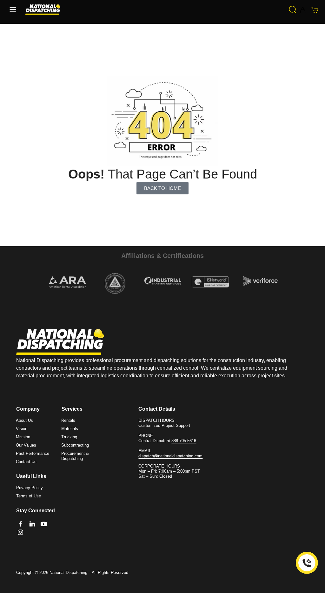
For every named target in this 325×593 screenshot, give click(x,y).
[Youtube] (43, 524)
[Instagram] (20, 532)
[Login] (302, 10)
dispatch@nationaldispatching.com (170, 456)
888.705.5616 (183, 440)
